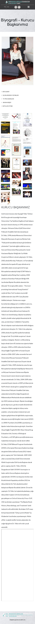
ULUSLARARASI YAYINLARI (11, 95)
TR (5, 7)
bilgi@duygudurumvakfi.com (17, 619)
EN (8, 7)
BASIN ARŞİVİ (7, 102)
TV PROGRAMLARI (8, 99)
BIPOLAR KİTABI (8, 106)
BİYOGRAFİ (6, 91)
